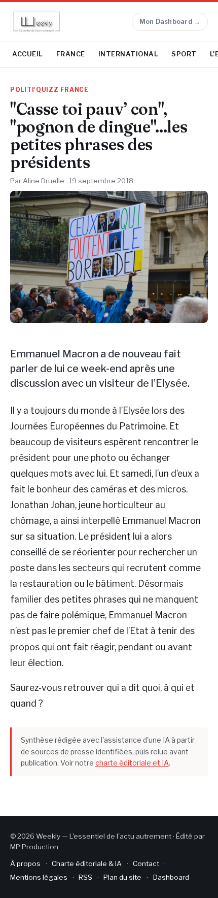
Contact (146, 863)
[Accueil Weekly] (36, 22)
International (128, 54)
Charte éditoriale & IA (87, 863)
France (70, 54)
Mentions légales (38, 877)
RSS (85, 877)
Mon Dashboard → (170, 21)
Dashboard (171, 877)
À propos (25, 863)
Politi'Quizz (34, 89)
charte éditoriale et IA (132, 762)
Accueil (27, 54)
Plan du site (122, 877)
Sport (184, 54)
